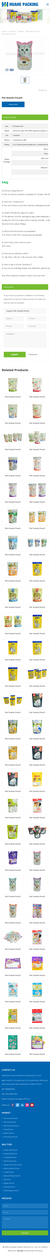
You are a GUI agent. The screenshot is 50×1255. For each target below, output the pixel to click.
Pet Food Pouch (10, 1122)
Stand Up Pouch (10, 1161)
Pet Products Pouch (11, 1126)
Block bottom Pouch (12, 1168)
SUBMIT (14, 354)
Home (4, 31)
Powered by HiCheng (32, 1251)
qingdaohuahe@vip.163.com (18, 1099)
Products (12, 31)
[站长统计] (20, 1251)
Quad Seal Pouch (10, 1154)
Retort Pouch (9, 1133)
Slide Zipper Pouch (11, 1191)
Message (25, 1233)
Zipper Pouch (9, 1183)
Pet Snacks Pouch (33, 31)
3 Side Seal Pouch (11, 1150)
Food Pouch (8, 1129)
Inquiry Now (13, 104)
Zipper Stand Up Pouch (13, 1165)
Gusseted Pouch (10, 1157)
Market (21, 31)
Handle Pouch (9, 1187)
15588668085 (10, 1089)
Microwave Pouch (11, 1137)
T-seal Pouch (9, 1172)
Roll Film (7, 1179)
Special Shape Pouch (12, 1176)
